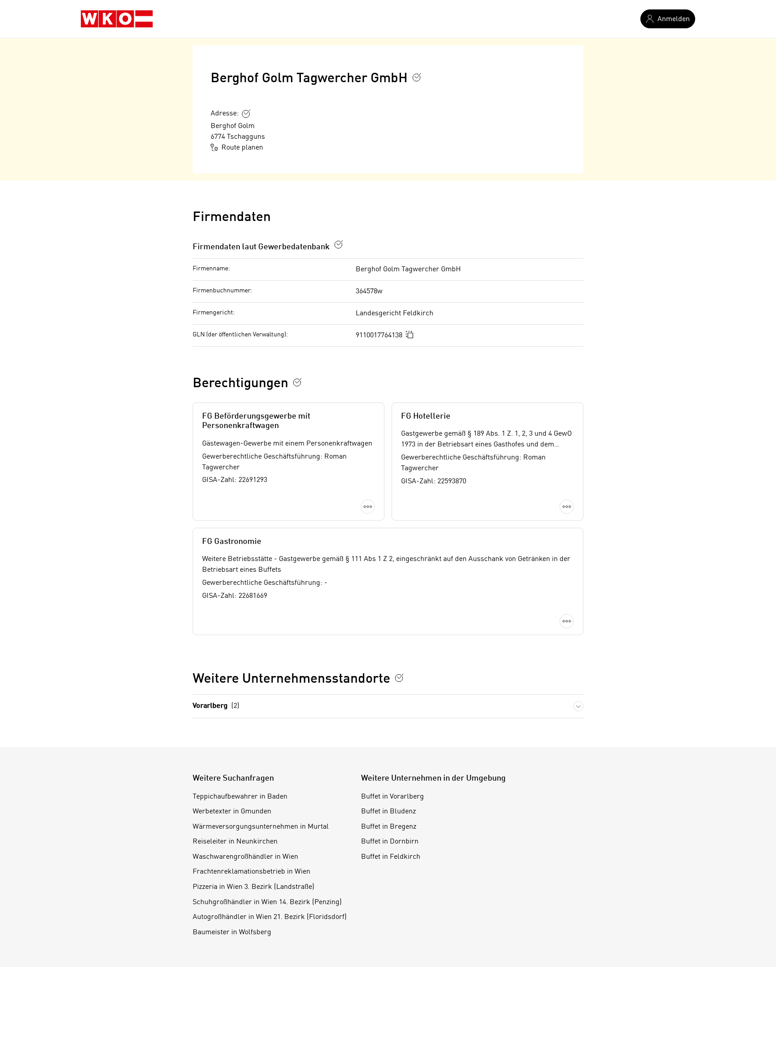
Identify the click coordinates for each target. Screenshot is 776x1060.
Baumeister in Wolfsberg (232, 932)
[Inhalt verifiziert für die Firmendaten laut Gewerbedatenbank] (338, 244)
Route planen (242, 147)
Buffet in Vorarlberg (392, 796)
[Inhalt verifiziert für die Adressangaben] (246, 113)
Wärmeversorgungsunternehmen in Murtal (261, 826)
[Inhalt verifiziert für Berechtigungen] (297, 382)
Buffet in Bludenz (388, 811)
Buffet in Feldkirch (390, 857)
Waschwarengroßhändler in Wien (245, 857)
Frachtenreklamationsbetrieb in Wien (251, 871)
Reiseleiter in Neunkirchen (235, 841)
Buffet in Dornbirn (390, 841)
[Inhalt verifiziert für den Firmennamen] (416, 77)
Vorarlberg (216, 706)
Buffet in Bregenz (388, 826)
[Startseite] (117, 18)
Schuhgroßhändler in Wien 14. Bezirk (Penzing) (267, 902)
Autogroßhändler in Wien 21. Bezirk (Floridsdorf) (270, 917)
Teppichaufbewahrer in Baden (240, 796)
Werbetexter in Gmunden (232, 811)
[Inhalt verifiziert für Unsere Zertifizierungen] (399, 677)
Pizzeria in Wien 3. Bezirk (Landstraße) (253, 887)
